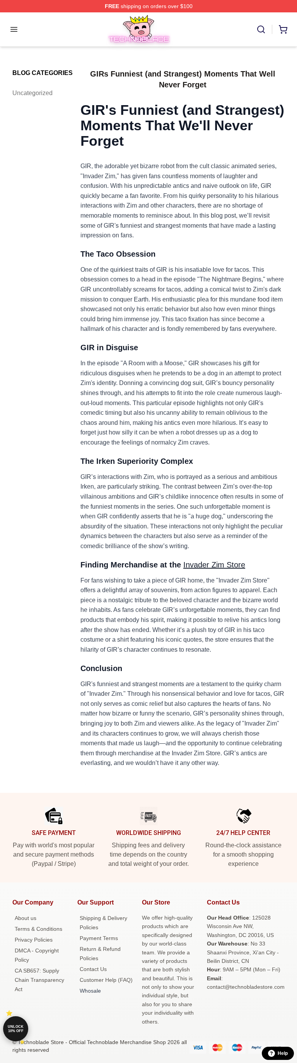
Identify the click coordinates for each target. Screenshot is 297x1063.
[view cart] (283, 29)
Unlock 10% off (16, 1029)
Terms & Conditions (38, 929)
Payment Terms (99, 938)
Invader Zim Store (214, 564)
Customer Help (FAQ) (106, 980)
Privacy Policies (34, 940)
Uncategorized (32, 93)
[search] (261, 29)
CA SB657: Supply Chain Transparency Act (39, 980)
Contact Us (93, 969)
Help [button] (283, 1053)
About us (25, 918)
